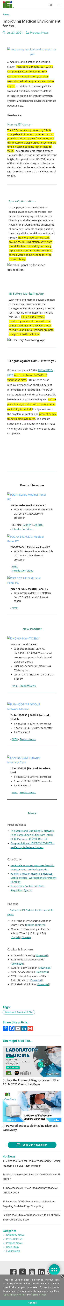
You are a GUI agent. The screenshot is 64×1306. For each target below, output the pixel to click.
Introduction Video (22, 529)
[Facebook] (13, 1271)
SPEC (15, 566)
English (30, 925)
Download (42, 955)
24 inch (38, 524)
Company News (15, 1234)
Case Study (12, 1246)
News (6, 14)
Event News (13, 1250)
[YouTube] (32, 1271)
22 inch (27, 524)
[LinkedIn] (41, 1271)
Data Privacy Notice (14, 1294)
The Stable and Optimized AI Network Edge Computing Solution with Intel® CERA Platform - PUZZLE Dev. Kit (32, 835)
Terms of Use (39, 1294)
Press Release (14, 1239)
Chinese (40, 925)
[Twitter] (22, 1270)
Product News (39, 32)
